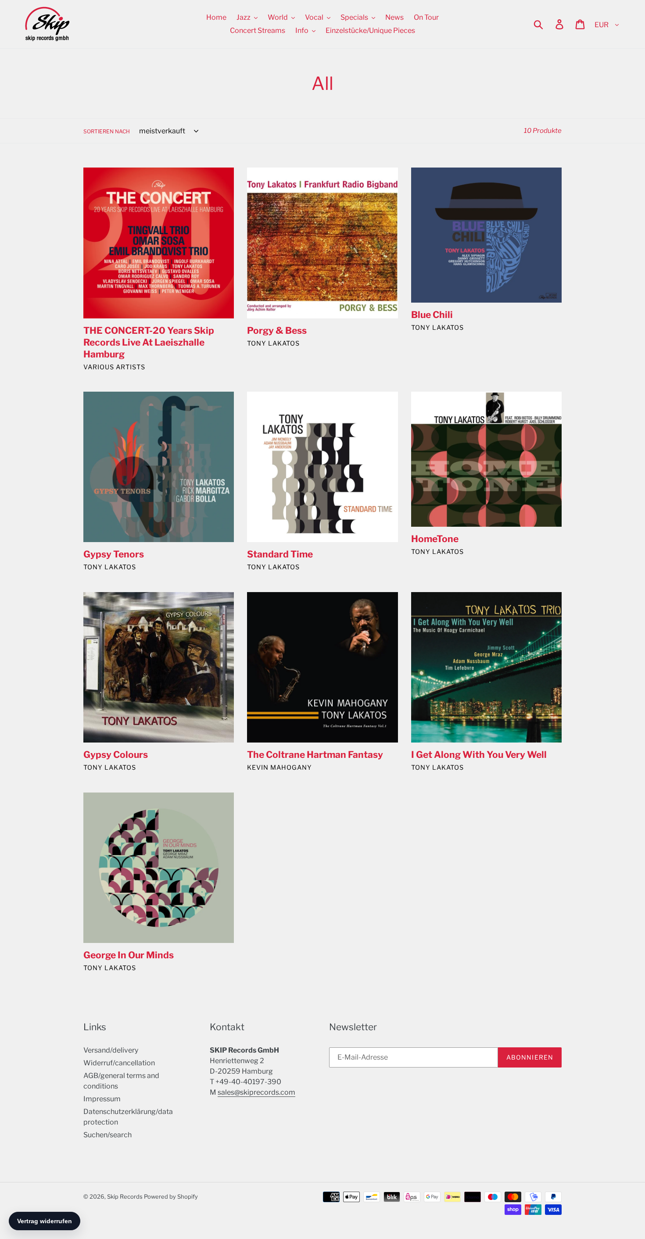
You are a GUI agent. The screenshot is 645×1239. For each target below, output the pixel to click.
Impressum (102, 1099)
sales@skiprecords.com (256, 1092)
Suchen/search (107, 1135)
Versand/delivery (110, 1050)
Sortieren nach (106, 131)
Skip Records (125, 1196)
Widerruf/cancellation (119, 1063)
